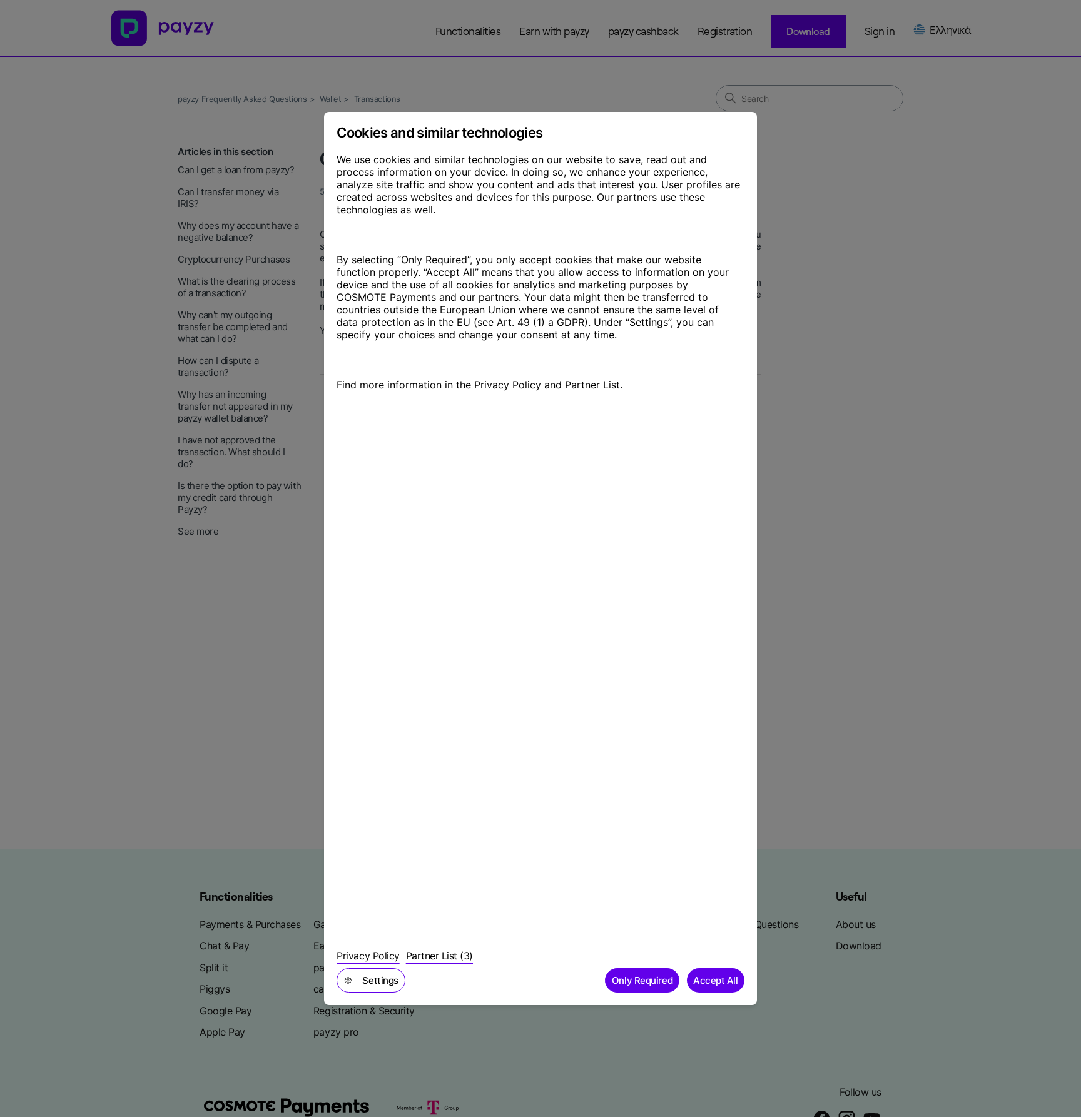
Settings (380, 980)
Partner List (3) (439, 955)
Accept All (715, 980)
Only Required (642, 980)
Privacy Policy (368, 955)
